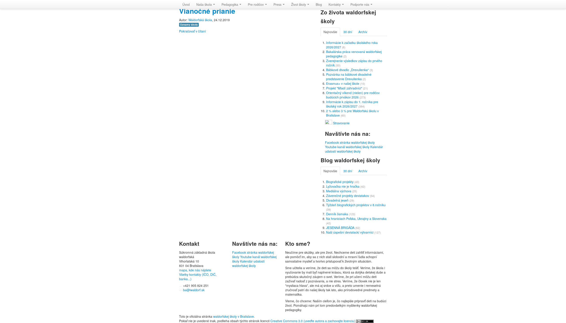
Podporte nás (360, 4)
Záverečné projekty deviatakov (348, 195)
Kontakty (335, 4)
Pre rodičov (256, 4)
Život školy (299, 4)
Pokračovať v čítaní (192, 31)
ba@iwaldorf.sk (193, 290)
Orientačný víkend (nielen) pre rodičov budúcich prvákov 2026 (353, 95)
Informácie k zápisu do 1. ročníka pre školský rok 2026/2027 (352, 104)
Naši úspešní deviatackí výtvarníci (350, 232)
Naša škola (204, 4)
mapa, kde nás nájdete (195, 270)
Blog (319, 4)
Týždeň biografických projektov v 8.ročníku (356, 205)
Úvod (186, 4)
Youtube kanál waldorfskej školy (347, 147)
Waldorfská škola (200, 20)
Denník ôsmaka (337, 214)
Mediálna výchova (339, 191)
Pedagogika (230, 4)
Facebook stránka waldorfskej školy (350, 142)
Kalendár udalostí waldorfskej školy (354, 149)
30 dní (347, 32)
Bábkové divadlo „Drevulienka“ (348, 70)
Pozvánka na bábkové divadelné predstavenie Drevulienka (348, 76)
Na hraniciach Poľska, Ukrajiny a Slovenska (356, 218)
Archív (362, 32)
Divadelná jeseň (337, 200)
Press (277, 4)
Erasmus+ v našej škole (343, 83)
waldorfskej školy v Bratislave (233, 316)
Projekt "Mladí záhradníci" (344, 88)
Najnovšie (330, 32)
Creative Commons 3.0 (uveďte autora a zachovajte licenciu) (313, 321)
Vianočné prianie (207, 11)
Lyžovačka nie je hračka (343, 186)
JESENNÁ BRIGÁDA (340, 227)
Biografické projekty (340, 181)
